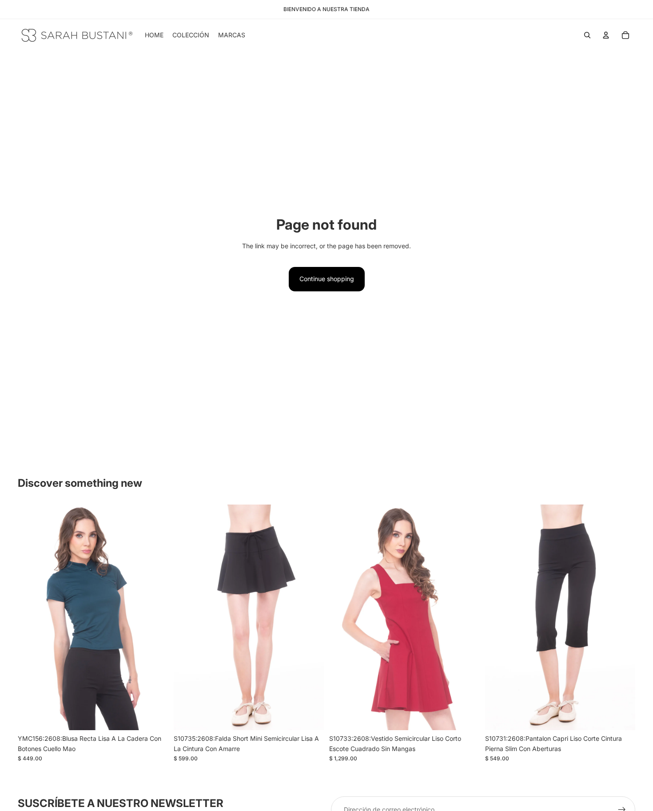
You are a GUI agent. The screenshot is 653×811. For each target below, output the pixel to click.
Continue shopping (326, 278)
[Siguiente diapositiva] (310, 617)
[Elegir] (155, 717)
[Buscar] (587, 35)
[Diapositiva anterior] (187, 617)
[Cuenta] (606, 35)
